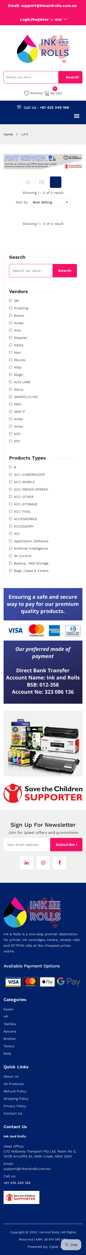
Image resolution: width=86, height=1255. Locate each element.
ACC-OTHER (23, 497)
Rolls (7, 1053)
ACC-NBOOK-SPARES (31, 489)
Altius (18, 389)
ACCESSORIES (25, 519)
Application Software (31, 541)
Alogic (18, 375)
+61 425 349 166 (54, 107)
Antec (18, 426)
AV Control (22, 556)
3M (16, 301)
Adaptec (20, 338)
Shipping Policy (16, 1098)
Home (8, 134)
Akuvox (19, 360)
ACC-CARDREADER (29, 474)
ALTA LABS (22, 382)
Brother (10, 1039)
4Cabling (21, 308)
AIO (16, 534)
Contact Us (13, 1113)
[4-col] (42, 182)
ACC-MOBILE (24, 482)
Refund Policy (15, 1091)
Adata (18, 345)
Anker (18, 419)
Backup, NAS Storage (31, 563)
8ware (19, 315)
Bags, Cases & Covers (31, 571)
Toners (9, 1046)
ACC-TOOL (22, 511)
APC (17, 441)
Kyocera (10, 1031)
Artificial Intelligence (31, 548)
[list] (55, 182)
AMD (17, 404)
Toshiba (10, 1024)
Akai (17, 352)
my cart (56, 93)
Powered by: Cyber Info (47, 1247)
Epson (9, 1009)
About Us (11, 1076)
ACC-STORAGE (26, 504)
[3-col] (28, 182)
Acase (18, 323)
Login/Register (34, 19)
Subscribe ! (66, 844)
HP (6, 1016)
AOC (17, 434)
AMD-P (19, 411)
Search (64, 270)
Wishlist (36, 93)
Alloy (18, 367)
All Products (14, 1084)
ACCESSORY (24, 526)
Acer (17, 330)
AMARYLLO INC (26, 397)
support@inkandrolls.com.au (27, 1169)
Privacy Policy (15, 1106)
